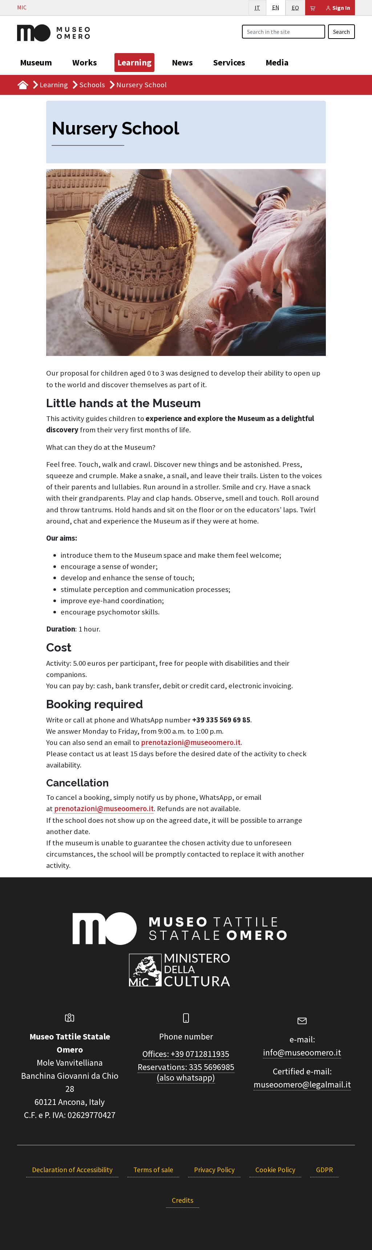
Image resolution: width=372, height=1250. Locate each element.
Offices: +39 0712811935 (185, 1053)
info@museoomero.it (302, 1052)
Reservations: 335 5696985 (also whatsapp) (186, 1072)
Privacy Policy (214, 1169)
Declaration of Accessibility (72, 1169)
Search (341, 31)
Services (229, 62)
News (182, 62)
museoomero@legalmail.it (302, 1084)
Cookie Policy (275, 1169)
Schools (92, 84)
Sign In (340, 7)
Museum (36, 62)
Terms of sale (153, 1169)
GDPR (324, 1169)
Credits (182, 1200)
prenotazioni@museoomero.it (190, 742)
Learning (134, 62)
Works (84, 62)
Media (277, 62)
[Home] (53, 32)
